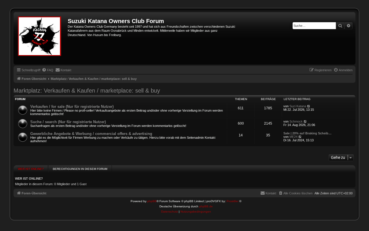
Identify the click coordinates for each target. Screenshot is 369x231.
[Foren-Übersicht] (41, 38)
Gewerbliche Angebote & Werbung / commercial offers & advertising (91, 134)
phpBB (152, 201)
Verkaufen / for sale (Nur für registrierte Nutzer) (72, 106)
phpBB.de (206, 206)
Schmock (296, 121)
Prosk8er (232, 201)
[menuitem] (47, 70)
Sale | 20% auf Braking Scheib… (307, 133)
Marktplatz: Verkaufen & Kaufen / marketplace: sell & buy (87, 90)
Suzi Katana (297, 106)
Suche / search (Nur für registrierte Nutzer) (68, 122)
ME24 (293, 136)
